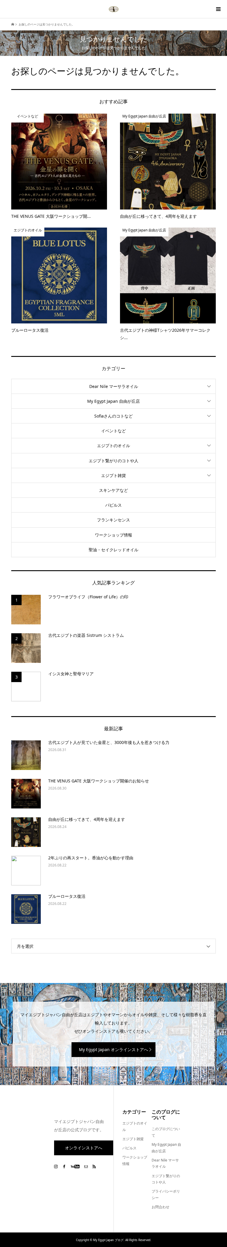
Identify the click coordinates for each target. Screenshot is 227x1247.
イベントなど (113, 431)
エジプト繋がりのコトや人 (113, 460)
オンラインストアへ (83, 1148)
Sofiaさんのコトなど (113, 416)
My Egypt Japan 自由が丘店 (113, 401)
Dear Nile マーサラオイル (113, 386)
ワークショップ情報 (113, 535)
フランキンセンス (113, 520)
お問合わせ (160, 1206)
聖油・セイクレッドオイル (113, 549)
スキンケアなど (113, 490)
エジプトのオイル (113, 445)
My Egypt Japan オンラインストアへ (113, 1049)
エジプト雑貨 (113, 475)
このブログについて (166, 1132)
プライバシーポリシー (166, 1194)
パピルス (113, 505)
